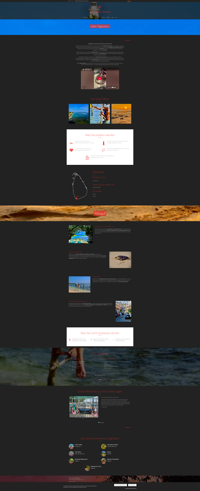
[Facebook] (69, 1)
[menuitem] (85, 17)
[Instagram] (70, 1)
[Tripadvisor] (72, 1)
